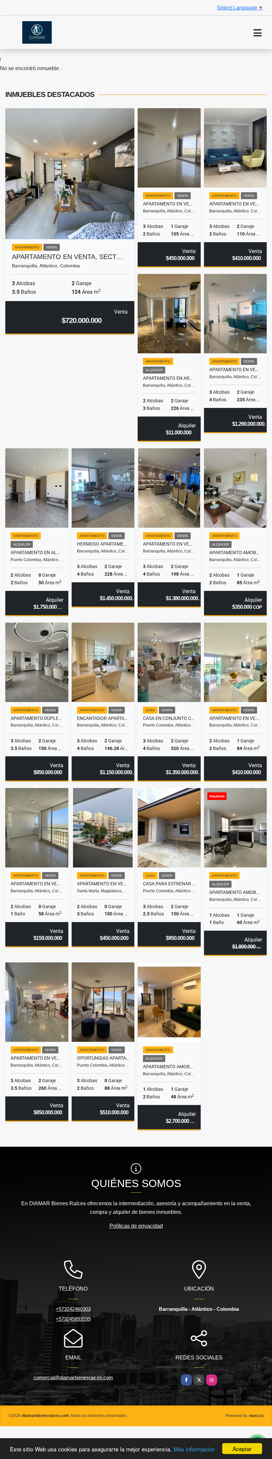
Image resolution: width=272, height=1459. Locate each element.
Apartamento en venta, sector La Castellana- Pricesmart (169, 544)
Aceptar (242, 1448)
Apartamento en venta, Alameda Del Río (37, 883)
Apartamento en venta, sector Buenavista (235, 369)
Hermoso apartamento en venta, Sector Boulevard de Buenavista (103, 544)
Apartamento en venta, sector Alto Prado (37, 1058)
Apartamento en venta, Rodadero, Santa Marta (103, 883)
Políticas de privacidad (136, 1226)
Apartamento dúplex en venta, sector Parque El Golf (37, 718)
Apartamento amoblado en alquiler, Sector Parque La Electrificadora (235, 892)
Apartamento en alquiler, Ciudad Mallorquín (37, 552)
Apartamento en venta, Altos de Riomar (235, 203)
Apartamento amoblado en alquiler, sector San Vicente (169, 1066)
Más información (194, 1449)
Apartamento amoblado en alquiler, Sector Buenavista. (235, 552)
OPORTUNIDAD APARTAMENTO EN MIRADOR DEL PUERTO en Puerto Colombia (103, 1058)
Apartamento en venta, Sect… (67, 256)
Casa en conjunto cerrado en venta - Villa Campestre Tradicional (169, 718)
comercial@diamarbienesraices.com (73, 1377)
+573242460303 (73, 1309)
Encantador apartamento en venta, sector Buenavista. (103, 718)
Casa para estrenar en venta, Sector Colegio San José (169, 883)
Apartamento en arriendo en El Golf (169, 378)
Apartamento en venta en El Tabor (169, 203)
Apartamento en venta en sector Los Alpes (235, 718)
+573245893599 (73, 1319)
